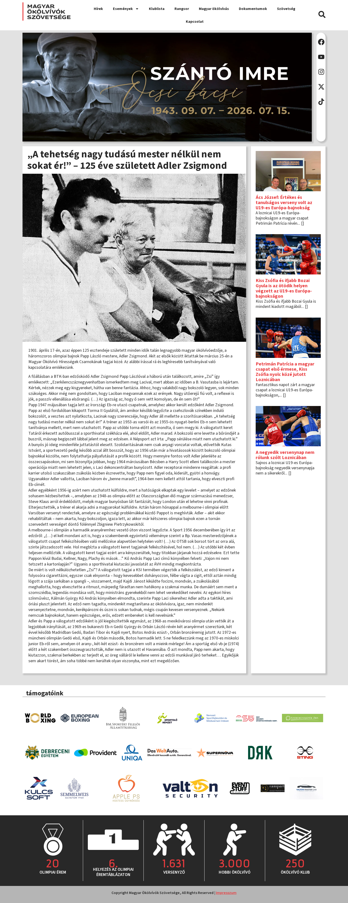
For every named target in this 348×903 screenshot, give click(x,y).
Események (123, 8)
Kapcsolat (195, 21)
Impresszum (226, 892)
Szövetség (286, 8)
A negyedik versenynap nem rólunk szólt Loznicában (285, 455)
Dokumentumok (253, 8)
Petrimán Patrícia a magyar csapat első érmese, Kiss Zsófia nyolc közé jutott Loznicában (285, 372)
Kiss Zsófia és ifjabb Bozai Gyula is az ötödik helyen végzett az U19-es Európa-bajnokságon (284, 288)
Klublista (157, 8)
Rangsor (181, 8)
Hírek (98, 8)
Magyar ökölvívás (214, 8)
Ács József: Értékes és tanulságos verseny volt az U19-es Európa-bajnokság (284, 202)
